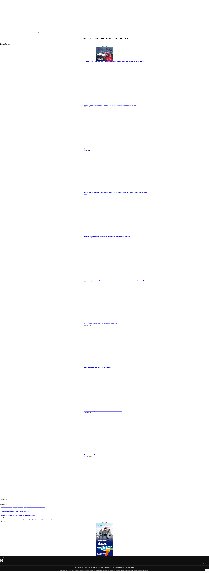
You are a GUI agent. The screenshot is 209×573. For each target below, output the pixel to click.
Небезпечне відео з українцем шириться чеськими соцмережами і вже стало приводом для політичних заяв (110, 105)
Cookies (115, 567)
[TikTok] (34, 32)
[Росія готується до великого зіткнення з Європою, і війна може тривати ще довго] (42, 169)
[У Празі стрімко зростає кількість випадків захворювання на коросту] (42, 344)
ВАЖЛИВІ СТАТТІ (4, 504)
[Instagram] (30, 32)
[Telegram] (32, 32)
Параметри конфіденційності (122, 567)
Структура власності (131, 567)
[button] (38, 32)
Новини (85, 368)
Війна (85, 106)
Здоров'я (86, 325)
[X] (36, 32)
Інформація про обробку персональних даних (106, 567)
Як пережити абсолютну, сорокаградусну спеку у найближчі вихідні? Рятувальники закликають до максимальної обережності (114, 61)
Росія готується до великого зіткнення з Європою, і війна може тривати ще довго (103, 148)
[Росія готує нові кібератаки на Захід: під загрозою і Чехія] (42, 388)
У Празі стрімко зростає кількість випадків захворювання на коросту (100, 323)
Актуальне (86, 237)
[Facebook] (28, 32)
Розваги (85, 194)
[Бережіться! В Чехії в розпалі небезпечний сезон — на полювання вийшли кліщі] (42, 431)
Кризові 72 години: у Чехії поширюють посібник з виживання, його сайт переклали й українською (107, 236)
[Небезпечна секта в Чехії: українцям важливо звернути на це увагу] (42, 475)
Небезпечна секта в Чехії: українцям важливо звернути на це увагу (100, 454)
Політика (86, 281)
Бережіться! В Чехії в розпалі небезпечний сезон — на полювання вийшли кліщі (103, 411)
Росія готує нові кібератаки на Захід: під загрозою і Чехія (97, 367)
